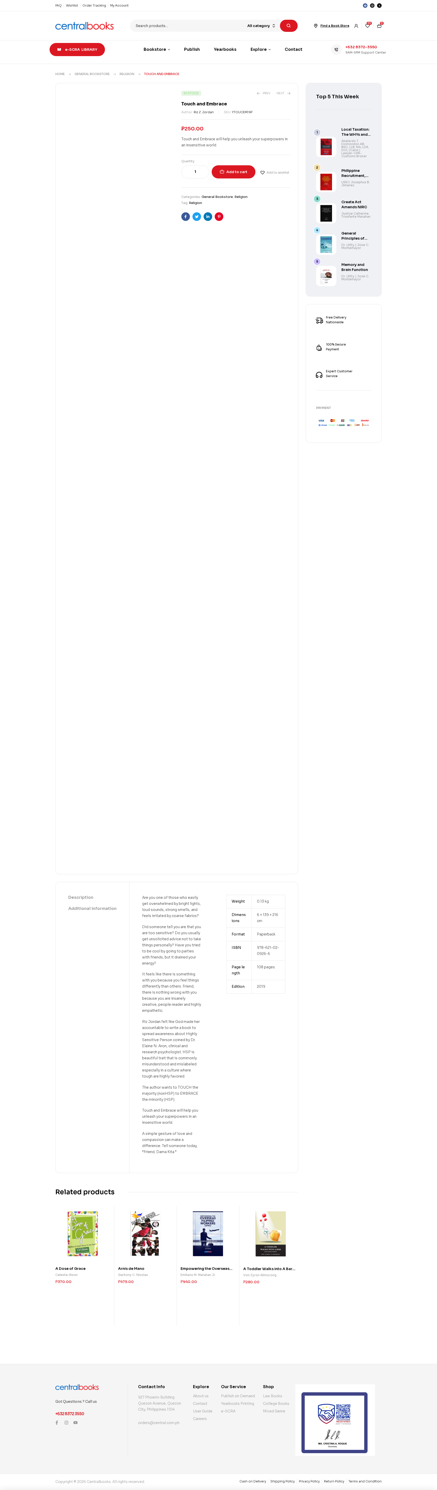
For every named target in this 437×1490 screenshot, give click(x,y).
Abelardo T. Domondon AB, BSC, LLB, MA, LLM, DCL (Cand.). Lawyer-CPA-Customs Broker (355, 148)
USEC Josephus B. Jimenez (355, 183)
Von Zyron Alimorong (259, 1275)
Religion (127, 74)
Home (60, 74)
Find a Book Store (334, 26)
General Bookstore (92, 74)
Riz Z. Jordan (204, 112)
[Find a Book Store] (316, 26)
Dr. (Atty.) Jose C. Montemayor (355, 246)
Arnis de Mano (131, 1268)
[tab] (92, 898)
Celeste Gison (66, 1275)
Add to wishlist (278, 172)
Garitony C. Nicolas (133, 1275)
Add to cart (236, 172)
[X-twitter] (379, 5)
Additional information (92, 908)
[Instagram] (372, 5)
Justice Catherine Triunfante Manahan (355, 215)
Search (289, 26)
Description (80, 897)
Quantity (187, 161)
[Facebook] (365, 5)
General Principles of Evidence (352, 238)
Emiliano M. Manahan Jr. (198, 1275)
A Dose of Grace (70, 1268)
